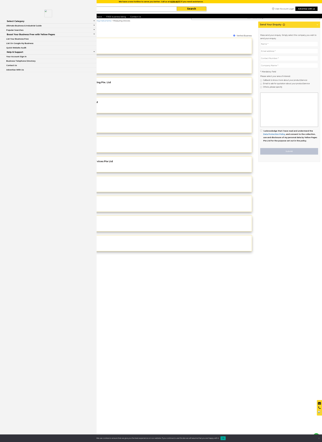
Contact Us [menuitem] (11, 65)
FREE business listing (116, 16)
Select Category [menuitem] (15, 21)
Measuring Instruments (100, 21)
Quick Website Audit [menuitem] (16, 47)
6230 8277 (175, 2)
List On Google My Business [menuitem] (19, 43)
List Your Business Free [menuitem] (17, 39)
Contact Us (135, 16)
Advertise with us (306, 9)
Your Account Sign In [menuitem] (16, 56)
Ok (223, 438)
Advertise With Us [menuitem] (15, 70)
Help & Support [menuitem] (15, 52)
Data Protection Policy (274, 134)
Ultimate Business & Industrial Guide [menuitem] (24, 25)
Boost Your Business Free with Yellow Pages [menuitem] (31, 34)
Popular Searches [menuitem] (14, 30)
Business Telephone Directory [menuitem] (21, 61)
